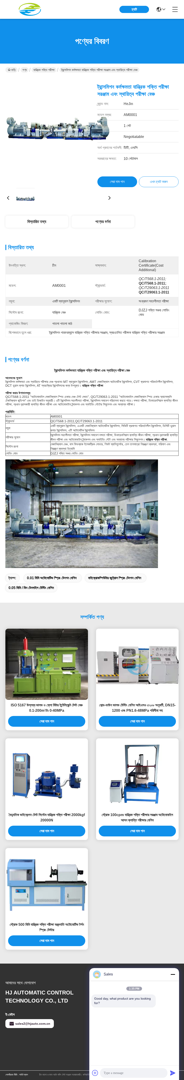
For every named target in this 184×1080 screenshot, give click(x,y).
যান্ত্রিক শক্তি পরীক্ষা (44, 70)
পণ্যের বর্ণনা (103, 221)
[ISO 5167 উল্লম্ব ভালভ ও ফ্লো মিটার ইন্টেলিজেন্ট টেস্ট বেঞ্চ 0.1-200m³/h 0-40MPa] (46, 664)
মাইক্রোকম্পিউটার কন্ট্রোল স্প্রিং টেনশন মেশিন (114, 578)
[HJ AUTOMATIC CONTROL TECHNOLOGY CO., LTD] (30, 9)
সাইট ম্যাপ (23, 1074)
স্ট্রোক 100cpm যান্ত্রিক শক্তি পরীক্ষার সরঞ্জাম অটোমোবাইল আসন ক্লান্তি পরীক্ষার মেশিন (137, 817)
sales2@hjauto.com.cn (32, 1023)
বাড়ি (13, 70)
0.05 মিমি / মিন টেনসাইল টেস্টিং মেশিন (31, 588)
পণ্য (24, 70)
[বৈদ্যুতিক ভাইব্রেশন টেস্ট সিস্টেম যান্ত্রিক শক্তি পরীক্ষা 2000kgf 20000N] (46, 774)
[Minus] (172, 974)
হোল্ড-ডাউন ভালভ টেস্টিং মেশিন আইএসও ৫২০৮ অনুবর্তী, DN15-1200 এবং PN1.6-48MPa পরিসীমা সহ (137, 707)
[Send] (172, 1073)
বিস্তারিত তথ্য (36, 221)
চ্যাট (134, 9)
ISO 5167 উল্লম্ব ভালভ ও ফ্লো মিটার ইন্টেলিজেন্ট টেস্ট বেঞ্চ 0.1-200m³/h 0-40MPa (47, 707)
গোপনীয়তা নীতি (11, 1074)
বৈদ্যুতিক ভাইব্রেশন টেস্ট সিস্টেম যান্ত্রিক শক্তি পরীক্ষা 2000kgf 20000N (47, 817)
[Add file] (95, 1073)
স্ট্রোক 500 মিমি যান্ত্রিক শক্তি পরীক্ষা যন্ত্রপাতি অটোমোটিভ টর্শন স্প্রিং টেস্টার (47, 927)
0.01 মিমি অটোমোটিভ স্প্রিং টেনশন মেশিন (52, 578)
